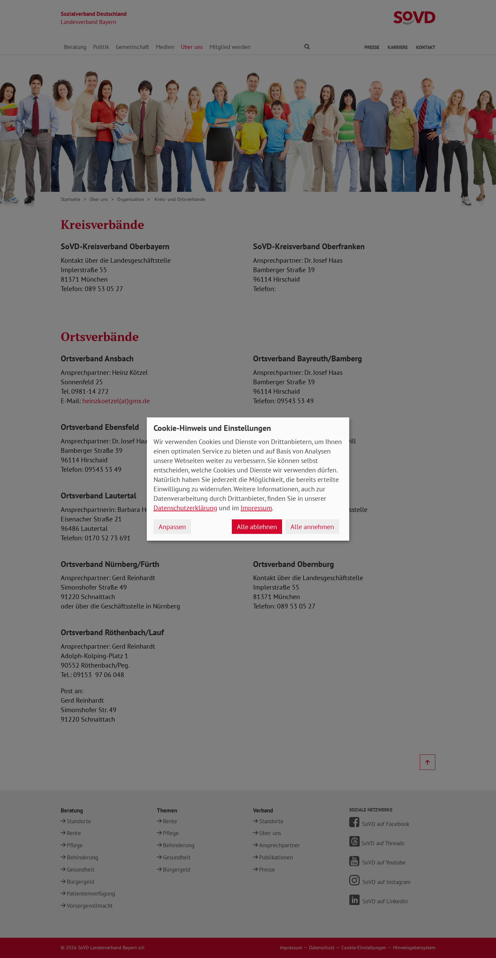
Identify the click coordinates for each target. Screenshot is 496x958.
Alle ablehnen (257, 526)
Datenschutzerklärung (185, 507)
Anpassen (172, 526)
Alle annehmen (312, 526)
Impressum (256, 507)
